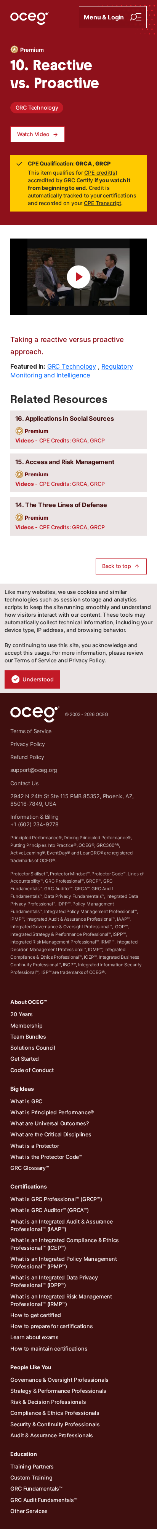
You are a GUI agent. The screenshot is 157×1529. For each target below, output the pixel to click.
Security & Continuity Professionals (54, 1424)
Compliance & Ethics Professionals (54, 1413)
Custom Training (31, 1477)
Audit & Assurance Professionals (51, 1435)
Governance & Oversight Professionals (59, 1379)
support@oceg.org (33, 770)
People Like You (30, 1367)
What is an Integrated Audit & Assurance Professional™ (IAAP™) (61, 1225)
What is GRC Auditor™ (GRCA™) (49, 1210)
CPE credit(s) (100, 172)
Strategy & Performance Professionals (58, 1390)
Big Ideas (22, 1088)
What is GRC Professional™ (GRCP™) (56, 1199)
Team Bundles (28, 1036)
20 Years (21, 1014)
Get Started (24, 1058)
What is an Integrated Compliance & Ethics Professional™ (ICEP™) (64, 1244)
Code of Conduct (31, 1070)
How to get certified (35, 1315)
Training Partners (32, 1466)
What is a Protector (34, 1145)
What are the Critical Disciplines (50, 1134)
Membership (26, 1025)
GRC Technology (37, 107)
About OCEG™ (28, 1002)
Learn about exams (34, 1337)
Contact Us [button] (24, 783)
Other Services (28, 1511)
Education (23, 1454)
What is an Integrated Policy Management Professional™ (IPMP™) (63, 1262)
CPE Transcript (102, 203)
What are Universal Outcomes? (49, 1123)
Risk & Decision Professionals (48, 1402)
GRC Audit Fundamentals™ (43, 1500)
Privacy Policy (86, 660)
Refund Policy (27, 757)
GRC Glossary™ (29, 1168)
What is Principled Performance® (52, 1112)
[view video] (78, 277)
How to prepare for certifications (51, 1326)
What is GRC (26, 1101)
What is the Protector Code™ (46, 1157)
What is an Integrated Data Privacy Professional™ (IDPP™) (54, 1281)
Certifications (28, 1186)
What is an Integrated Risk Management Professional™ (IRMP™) (61, 1300)
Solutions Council (32, 1047)
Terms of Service (35, 660)
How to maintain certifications (48, 1348)
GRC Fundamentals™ (36, 1488)
